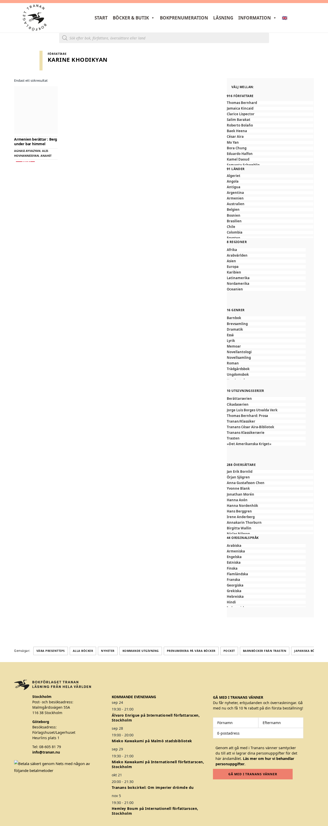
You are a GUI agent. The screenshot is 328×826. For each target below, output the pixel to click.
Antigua (233, 187)
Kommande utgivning (140, 651)
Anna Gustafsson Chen (245, 483)
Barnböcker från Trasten (264, 651)
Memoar (234, 346)
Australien (235, 204)
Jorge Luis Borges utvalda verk (252, 410)
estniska (234, 562)
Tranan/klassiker (241, 421)
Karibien (234, 272)
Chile (231, 226)
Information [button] (254, 18)
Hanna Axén (237, 500)
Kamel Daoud (238, 159)
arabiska (234, 545)
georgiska (235, 585)
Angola (233, 181)
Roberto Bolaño (240, 125)
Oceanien (235, 289)
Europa (233, 266)
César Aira (235, 136)
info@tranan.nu (46, 752)
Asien (231, 261)
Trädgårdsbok (238, 369)
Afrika (232, 250)
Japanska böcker (308, 651)
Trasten (233, 438)
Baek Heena (237, 131)
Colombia (234, 232)
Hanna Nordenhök (242, 505)
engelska (234, 557)
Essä (230, 335)
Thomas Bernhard (242, 102)
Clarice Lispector (240, 114)
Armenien (235, 198)
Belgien (233, 209)
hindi (231, 602)
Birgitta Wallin (239, 528)
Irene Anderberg (241, 517)
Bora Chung (237, 148)
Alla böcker (83, 651)
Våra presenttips (50, 651)
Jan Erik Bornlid (239, 471)
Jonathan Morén (240, 494)
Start (101, 18)
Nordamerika (238, 283)
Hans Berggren (239, 511)
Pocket (229, 651)
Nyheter (108, 651)
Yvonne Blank (238, 488)
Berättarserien (239, 398)
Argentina (235, 192)
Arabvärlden (237, 255)
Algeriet (233, 175)
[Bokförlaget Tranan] (34, 18)
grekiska (234, 591)
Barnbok (234, 318)
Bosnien (233, 215)
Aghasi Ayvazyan (27, 151)
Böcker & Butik (131, 18)
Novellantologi (239, 352)
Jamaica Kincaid (240, 108)
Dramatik (235, 329)
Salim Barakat (238, 119)
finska (232, 568)
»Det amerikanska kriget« (249, 444)
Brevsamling (237, 324)
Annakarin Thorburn (244, 522)
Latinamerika (238, 278)
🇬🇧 (284, 18)
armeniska (236, 551)
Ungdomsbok (238, 374)
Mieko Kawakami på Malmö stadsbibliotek (152, 740)
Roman (233, 363)
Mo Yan (233, 142)
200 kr (25, 161)
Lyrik (231, 340)
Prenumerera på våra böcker (191, 651)
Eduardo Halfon (240, 153)
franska (233, 579)
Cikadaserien (238, 404)
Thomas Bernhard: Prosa (247, 415)
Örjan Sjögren (238, 477)
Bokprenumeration (184, 18)
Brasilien (234, 221)
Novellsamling (239, 357)
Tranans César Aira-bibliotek (250, 427)
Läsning (223, 18)
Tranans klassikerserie (245, 432)
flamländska (237, 574)
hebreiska (235, 596)
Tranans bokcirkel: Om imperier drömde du (153, 787)
